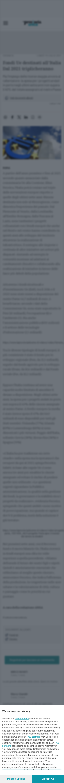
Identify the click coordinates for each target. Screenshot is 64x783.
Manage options (16, 778)
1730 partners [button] (22, 718)
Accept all (48, 778)
